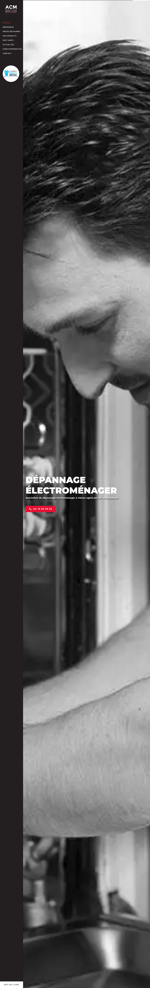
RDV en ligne (11, 985)
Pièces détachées (11, 31)
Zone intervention (12, 49)
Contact (7, 53)
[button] (145, 983)
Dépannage (8, 27)
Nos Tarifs (8, 40)
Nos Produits (9, 36)
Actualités (8, 45)
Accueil (6, 23)
